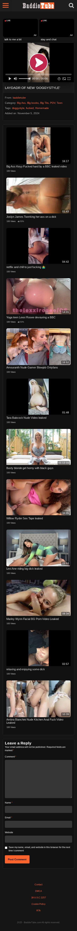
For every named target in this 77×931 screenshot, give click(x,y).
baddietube (19, 97)
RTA (38, 910)
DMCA (38, 891)
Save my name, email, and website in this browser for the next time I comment (39, 849)
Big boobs (33, 102)
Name (9, 802)
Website (9, 832)
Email (8, 817)
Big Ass (21, 102)
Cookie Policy (38, 904)
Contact (38, 884)
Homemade (42, 108)
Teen (59, 102)
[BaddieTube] (38, 5)
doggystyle (18, 108)
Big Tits (44, 102)
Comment (10, 756)
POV (52, 102)
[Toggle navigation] (5, 5)
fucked (30, 108)
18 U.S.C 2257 (38, 897)
